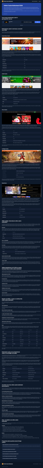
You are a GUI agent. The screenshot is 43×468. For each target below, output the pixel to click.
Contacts (40, 1)
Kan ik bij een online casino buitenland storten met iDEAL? (9, 451)
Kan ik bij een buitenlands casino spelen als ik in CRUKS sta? (10, 458)
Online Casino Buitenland (34, 1)
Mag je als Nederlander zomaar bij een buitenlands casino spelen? (10, 444)
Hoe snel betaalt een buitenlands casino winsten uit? (9, 449)
